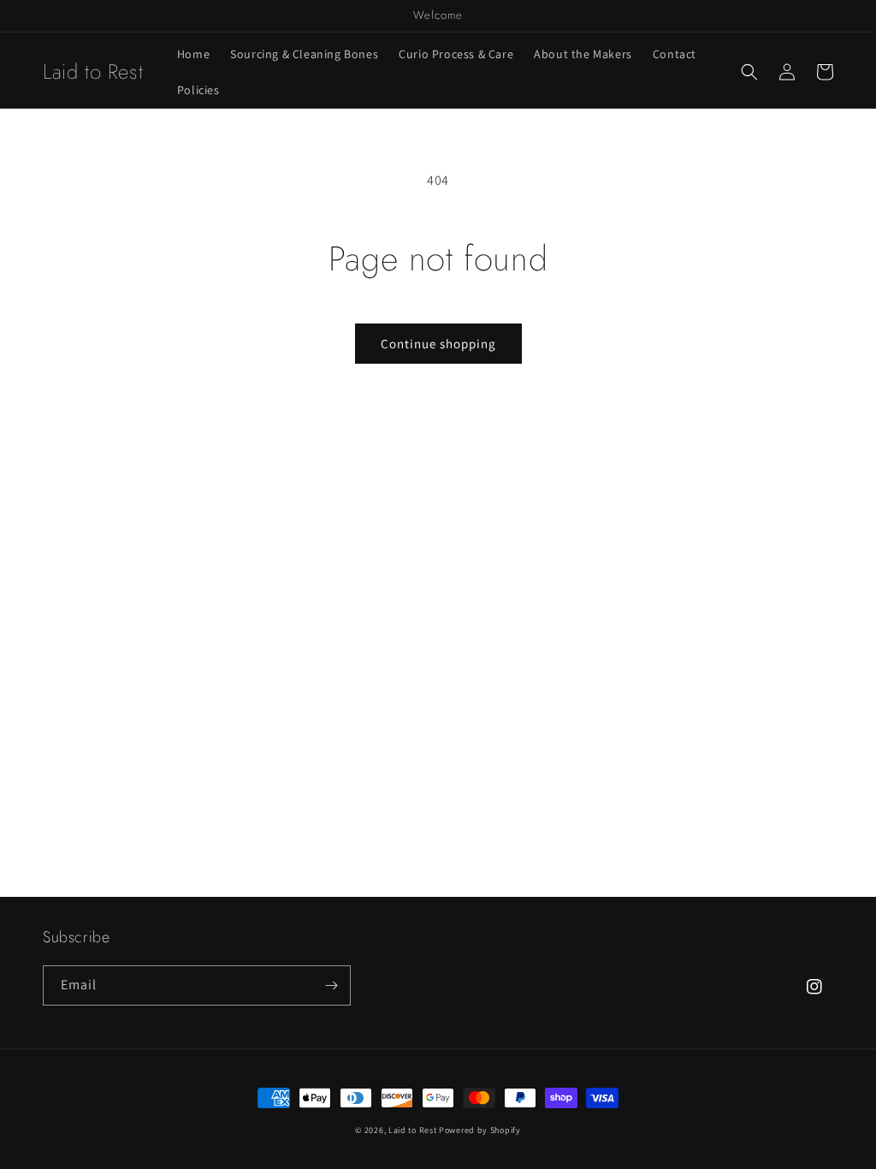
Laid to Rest (412, 1130)
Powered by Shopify (480, 1130)
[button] (749, 72)
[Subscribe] (331, 985)
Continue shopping (438, 343)
